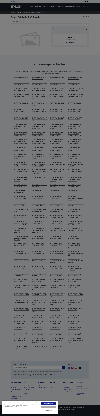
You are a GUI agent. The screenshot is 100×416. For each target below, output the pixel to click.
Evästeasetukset (48, 410)
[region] (30, 407)
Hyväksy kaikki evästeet (48, 403)
